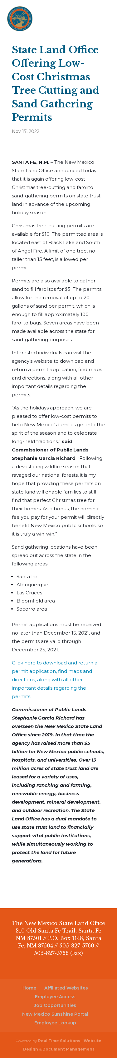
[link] (19, 18)
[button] (106, 22)
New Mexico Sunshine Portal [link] (55, 1014)
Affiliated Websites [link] (66, 988)
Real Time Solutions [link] (59, 1040)
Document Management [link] (68, 1049)
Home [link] (29, 988)
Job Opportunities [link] (55, 1005)
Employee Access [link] (55, 996)
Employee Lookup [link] (55, 1023)
